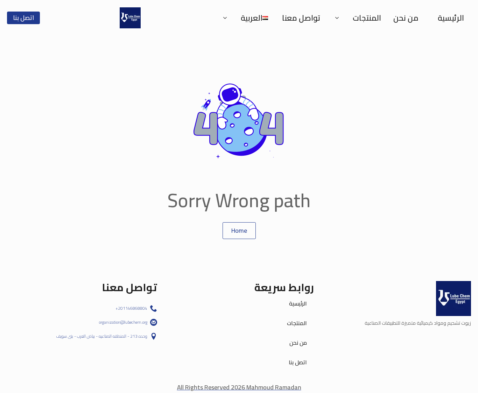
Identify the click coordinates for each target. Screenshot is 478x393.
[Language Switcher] (227, 18)
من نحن (406, 17)
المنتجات (367, 17)
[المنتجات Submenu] (339, 18)
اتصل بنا (298, 362)
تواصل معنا (301, 17)
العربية (251, 17)
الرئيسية (451, 17)
